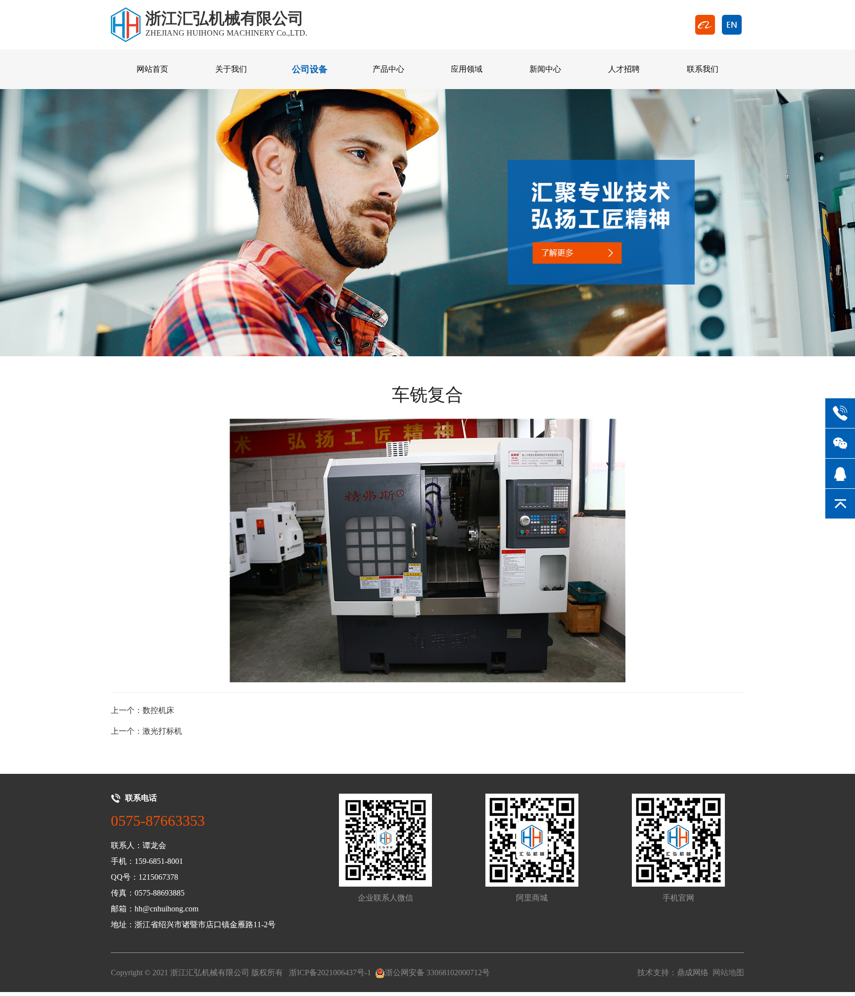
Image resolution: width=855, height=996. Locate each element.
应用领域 (466, 69)
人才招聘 (624, 69)
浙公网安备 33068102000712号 (437, 972)
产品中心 (388, 69)
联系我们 (702, 69)
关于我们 (231, 69)
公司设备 (310, 69)
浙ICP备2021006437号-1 (330, 972)
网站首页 (152, 69)
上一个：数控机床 (142, 710)
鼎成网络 (693, 972)
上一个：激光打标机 (146, 731)
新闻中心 (545, 69)
